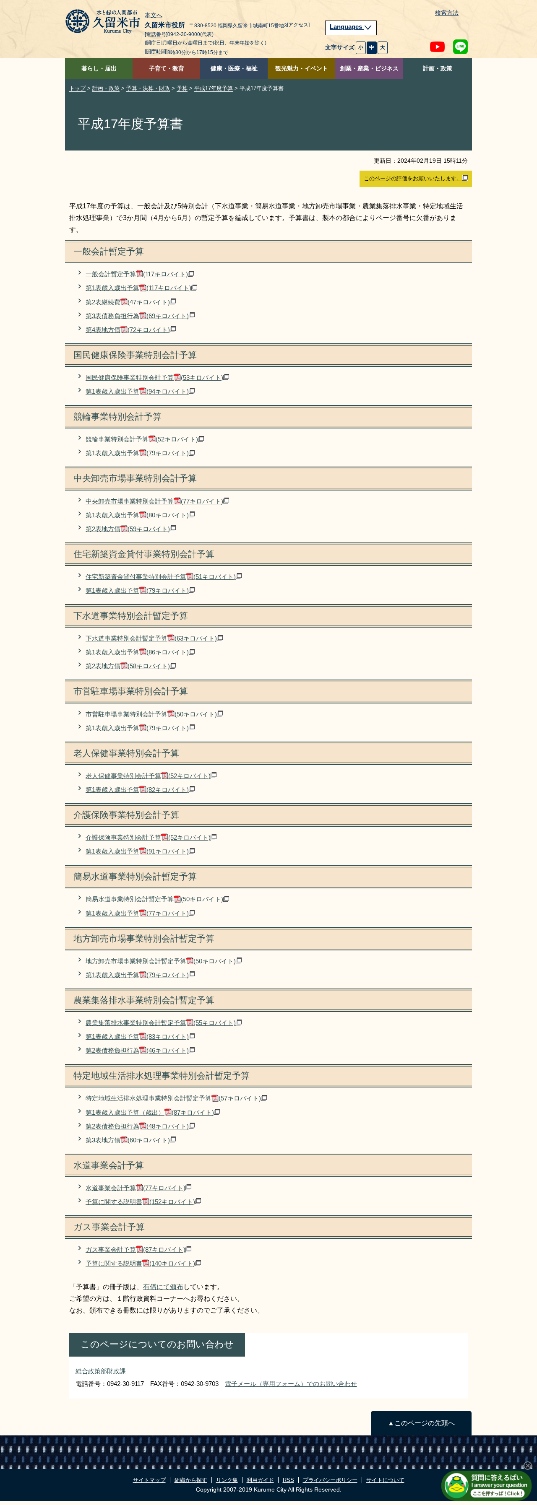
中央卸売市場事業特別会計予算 (154, 501)
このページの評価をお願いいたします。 (413, 178)
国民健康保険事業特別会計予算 (154, 377)
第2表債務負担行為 (137, 1050)
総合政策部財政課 (101, 1371)
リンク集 (227, 1480)
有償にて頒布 (163, 1286)
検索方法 (447, 13)
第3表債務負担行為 (137, 315)
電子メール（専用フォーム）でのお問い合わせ (291, 1383)
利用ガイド (260, 1480)
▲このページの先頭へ (421, 1423)
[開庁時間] (156, 51)
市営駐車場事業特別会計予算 (151, 714)
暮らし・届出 (99, 68)
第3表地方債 (128, 1140)
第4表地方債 (128, 329)
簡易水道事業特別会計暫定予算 (154, 899)
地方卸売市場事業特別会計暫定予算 (161, 961)
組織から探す (191, 1480)
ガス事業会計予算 (135, 1249)
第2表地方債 (128, 528)
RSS (288, 1480)
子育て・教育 (166, 68)
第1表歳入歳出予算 (138, 287)
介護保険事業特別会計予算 (148, 837)
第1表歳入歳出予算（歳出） (150, 1112)
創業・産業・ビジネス (369, 68)
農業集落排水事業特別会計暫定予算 (161, 1022)
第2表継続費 (128, 302)
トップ (77, 88)
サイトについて (385, 1480)
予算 (182, 88)
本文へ (153, 15)
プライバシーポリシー (330, 1480)
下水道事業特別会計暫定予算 (151, 638)
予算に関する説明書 (140, 1201)
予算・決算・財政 (148, 88)
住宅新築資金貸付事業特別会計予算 (161, 576)
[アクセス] (298, 25)
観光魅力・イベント (301, 68)
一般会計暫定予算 (137, 274)
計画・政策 (437, 68)
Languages (347, 26)
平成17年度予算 (213, 88)
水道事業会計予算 (135, 1187)
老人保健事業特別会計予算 (148, 775)
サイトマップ (149, 1480)
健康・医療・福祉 (234, 68)
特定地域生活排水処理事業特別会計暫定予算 (173, 1098)
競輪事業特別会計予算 (142, 439)
